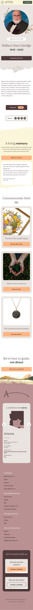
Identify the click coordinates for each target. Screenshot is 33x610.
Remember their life (16, 58)
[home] (10, 2)
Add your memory (16, 157)
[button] (27, 2)
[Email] (24, 118)
